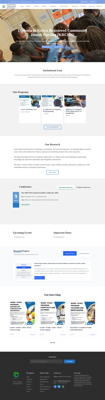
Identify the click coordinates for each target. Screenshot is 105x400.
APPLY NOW (46, 46)
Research (36, 6)
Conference (29, 389)
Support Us (91, 6)
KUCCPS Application (45, 386)
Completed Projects (84, 253)
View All (52, 342)
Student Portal (84, 1)
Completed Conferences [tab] (83, 187)
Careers (28, 391)
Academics (43, 6)
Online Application (45, 377)
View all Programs (52, 127)
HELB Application (44, 389)
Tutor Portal (92, 1)
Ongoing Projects (70, 253)
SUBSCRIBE (69, 361)
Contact (28, 386)
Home (22, 6)
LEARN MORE (58, 46)
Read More (52, 172)
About (28, 377)
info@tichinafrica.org (26, 1)
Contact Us (99, 6)
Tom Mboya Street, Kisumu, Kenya (42, 1)
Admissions (53, 6)
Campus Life (75, 6)
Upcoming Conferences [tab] (66, 187)
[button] (8, 33)
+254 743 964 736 (14, 1)
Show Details (25, 204)
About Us (28, 6)
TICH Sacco (83, 6)
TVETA (42, 391)
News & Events (64, 6)
